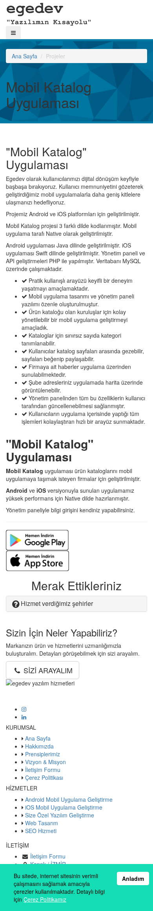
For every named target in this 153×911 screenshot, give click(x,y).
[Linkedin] (24, 717)
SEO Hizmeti (40, 831)
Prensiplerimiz (42, 754)
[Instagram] (24, 709)
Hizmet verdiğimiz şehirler (56, 603)
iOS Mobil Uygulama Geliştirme (63, 807)
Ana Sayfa (24, 56)
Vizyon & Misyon (45, 762)
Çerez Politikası (44, 777)
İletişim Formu (42, 770)
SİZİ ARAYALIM (47, 670)
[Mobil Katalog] (37, 539)
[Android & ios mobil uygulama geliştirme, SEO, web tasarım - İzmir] (49, 12)
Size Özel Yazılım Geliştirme (59, 815)
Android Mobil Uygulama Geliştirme (69, 799)
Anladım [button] (133, 878)
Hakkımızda (39, 746)
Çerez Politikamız (45, 899)
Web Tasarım (41, 823)
